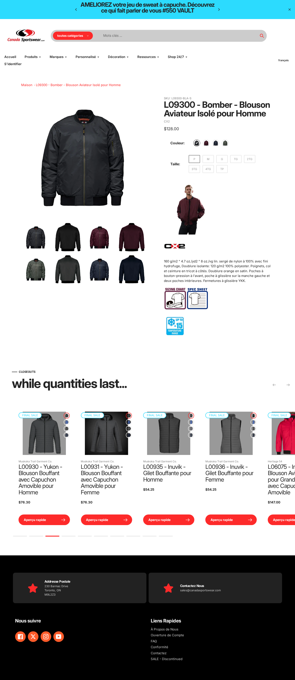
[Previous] (76, 9)
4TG (208, 169)
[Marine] (215, 143)
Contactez (159, 653)
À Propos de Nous (164, 629)
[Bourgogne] (206, 143)
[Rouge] (166, 422)
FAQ (154, 641)
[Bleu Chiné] (41, 422)
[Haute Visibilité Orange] (291, 422)
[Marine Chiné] (41, 435)
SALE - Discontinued (166, 659)
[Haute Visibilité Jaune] (291, 429)
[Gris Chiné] (41, 429)
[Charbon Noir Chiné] (41, 416)
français (283, 60)
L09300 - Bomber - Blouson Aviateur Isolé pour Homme (78, 85)
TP (222, 169)
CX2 (167, 121)
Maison (26, 85)
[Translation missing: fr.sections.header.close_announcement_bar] (289, 9)
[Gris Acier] (166, 429)
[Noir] (196, 143)
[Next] (219, 9)
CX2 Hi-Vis (249, 461)
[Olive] (225, 143)
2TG (249, 159)
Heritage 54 (125, 461)
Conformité (159, 647)
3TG (194, 169)
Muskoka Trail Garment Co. (72, 461)
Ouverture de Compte (167, 635)
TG (236, 159)
